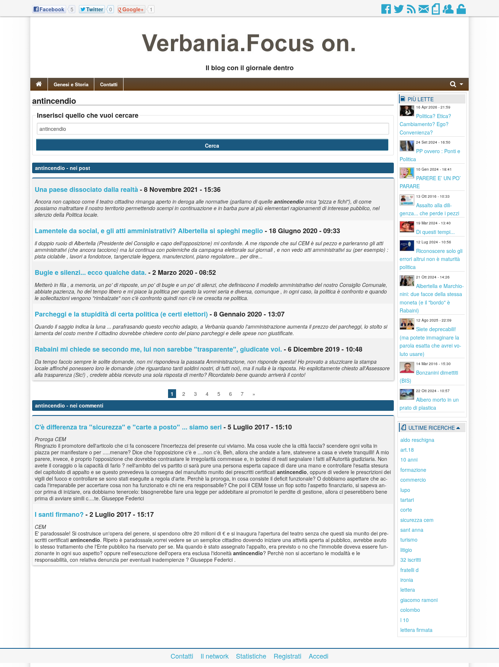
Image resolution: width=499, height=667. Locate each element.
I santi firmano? (59, 514)
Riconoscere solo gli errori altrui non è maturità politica (431, 259)
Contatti (109, 84)
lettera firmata (416, 629)
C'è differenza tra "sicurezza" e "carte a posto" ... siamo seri (128, 427)
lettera (407, 589)
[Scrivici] (424, 11)
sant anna (411, 529)
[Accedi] (462, 11)
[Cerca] (457, 84)
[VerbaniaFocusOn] (249, 56)
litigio (406, 549)
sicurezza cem (417, 519)
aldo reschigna (417, 439)
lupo (405, 489)
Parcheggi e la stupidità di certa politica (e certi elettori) (121, 314)
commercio (413, 479)
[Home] (38, 84)
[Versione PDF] (436, 11)
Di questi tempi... (435, 231)
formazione (413, 469)
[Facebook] (386, 11)
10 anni (409, 459)
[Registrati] (449, 11)
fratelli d (409, 569)
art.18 (407, 449)
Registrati (287, 655)
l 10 (404, 620)
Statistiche (251, 655)
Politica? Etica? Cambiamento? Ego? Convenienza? (425, 124)
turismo (409, 539)
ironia (406, 579)
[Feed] (412, 11)
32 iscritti (410, 559)
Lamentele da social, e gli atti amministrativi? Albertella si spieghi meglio (149, 230)
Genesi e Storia (71, 84)
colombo (410, 609)
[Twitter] (399, 11)
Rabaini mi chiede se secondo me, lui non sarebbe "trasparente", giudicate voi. (158, 349)
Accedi (318, 655)
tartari (407, 499)
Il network (215, 655)
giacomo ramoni (419, 599)
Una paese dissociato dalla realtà (86, 189)
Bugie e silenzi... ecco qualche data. (90, 272)
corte (406, 509)
